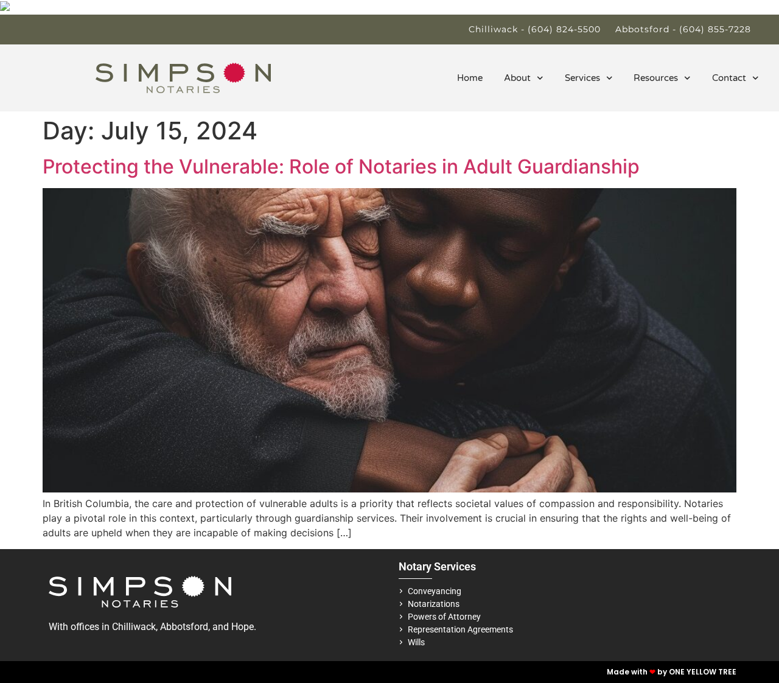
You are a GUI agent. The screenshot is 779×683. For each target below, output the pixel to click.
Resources (656, 77)
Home (470, 77)
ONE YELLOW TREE (702, 672)
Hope (242, 626)
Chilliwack (134, 626)
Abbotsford (184, 626)
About (517, 77)
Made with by (638, 672)
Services (582, 77)
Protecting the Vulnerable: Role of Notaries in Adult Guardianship (341, 166)
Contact (729, 77)
